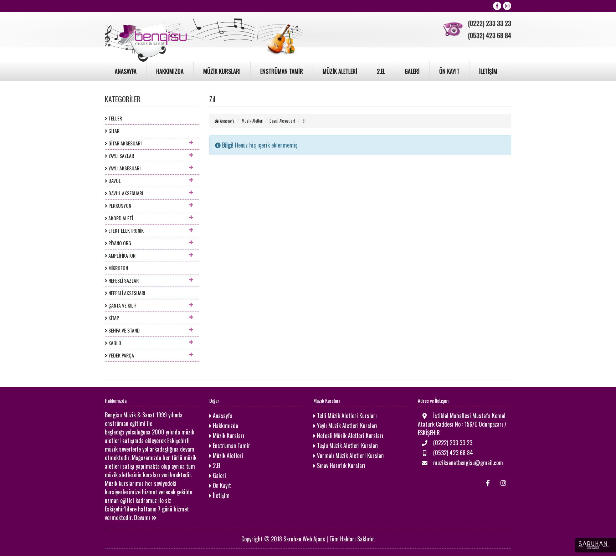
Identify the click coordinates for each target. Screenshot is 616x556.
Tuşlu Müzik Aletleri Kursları (347, 445)
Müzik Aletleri (252, 121)
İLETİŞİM (488, 71)
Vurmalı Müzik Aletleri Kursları (350, 455)
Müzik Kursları (227, 435)
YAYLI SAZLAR (120, 155)
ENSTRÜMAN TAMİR (281, 71)
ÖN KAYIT (449, 71)
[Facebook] (497, 6)
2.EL (381, 71)
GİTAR (113, 130)
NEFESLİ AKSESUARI (126, 293)
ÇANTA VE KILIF (122, 305)
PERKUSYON (119, 205)
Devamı (143, 517)
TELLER (114, 118)
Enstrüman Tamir (230, 445)
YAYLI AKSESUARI (123, 168)
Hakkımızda (224, 425)
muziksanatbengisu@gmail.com (467, 462)
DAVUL (114, 180)
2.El (215, 465)
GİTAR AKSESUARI (124, 143)
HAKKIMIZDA (170, 71)
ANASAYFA (126, 71)
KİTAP (113, 317)
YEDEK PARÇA (120, 355)
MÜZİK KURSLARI (222, 71)
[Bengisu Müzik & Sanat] (204, 35)
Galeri (218, 475)
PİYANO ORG (119, 243)
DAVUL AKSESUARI (125, 193)
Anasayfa (227, 121)
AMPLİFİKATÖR (121, 255)
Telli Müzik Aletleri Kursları (346, 415)
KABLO (114, 342)
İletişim (220, 495)
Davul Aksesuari (282, 121)
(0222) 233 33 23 (452, 442)
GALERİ (412, 71)
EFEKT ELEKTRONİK (125, 230)
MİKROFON (117, 268)
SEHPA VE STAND (123, 330)
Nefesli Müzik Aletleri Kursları (349, 435)
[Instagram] (507, 6)
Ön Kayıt (221, 485)
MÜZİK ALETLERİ (340, 71)
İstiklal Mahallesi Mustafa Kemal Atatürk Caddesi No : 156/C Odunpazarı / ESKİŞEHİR (462, 424)
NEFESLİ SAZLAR (123, 280)
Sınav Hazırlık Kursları (340, 465)
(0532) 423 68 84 (452, 452)
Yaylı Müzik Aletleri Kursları (346, 425)
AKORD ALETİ (120, 218)
